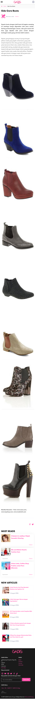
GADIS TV (9, 688)
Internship (20, 665)
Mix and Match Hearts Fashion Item (19, 551)
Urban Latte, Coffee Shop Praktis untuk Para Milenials (20, 566)
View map (3, 667)
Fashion (17, 16)
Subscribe (26, 679)
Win (6, 688)
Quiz (3, 688)
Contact (20, 661)
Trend (5, 6)
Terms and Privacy (29, 697)
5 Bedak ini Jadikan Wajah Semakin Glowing (20, 537)
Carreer (20, 663)
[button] (33, 524)
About (19, 659)
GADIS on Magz (16, 688)
